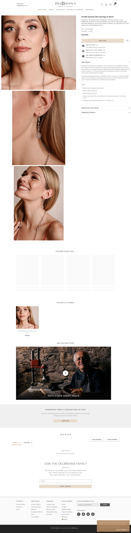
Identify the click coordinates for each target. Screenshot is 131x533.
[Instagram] (83, 514)
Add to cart (102, 40)
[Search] (95, 4)
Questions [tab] (27, 442)
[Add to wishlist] (127, 40)
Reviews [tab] (15, 442)
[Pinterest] (88, 514)
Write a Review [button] (112, 439)
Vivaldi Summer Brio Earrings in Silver (27, 331)
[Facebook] (78, 514)
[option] (27, 322)
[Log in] (106, 5)
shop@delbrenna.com (22, 5)
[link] (27, 287)
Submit (105, 504)
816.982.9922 (20, 3)
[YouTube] (93, 514)
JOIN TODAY (65, 486)
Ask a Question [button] (97, 439)
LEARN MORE (65, 421)
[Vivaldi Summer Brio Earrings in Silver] (27, 317)
